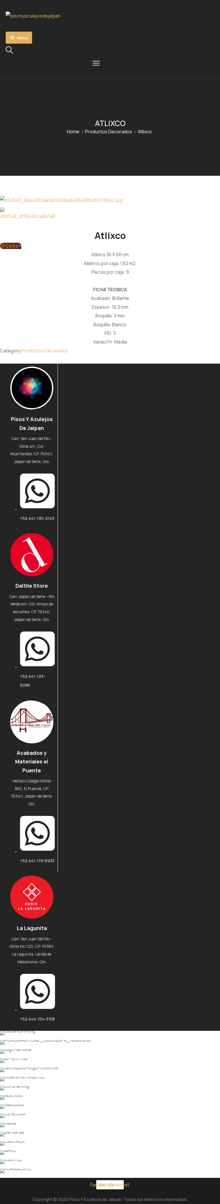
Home (73, 131)
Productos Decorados (108, 131)
